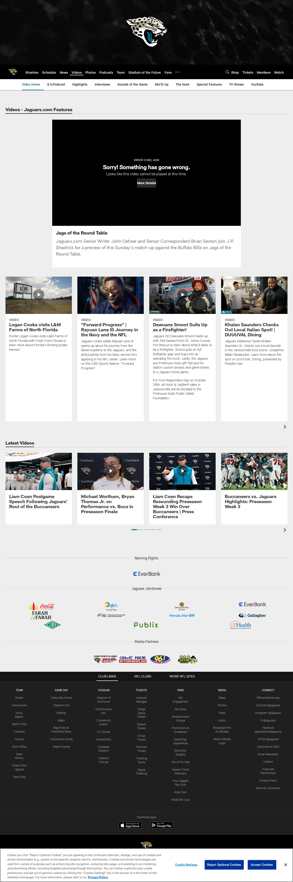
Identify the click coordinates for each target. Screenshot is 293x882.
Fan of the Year (180, 761)
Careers (268, 761)
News (222, 697)
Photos (222, 705)
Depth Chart (19, 724)
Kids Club (180, 792)
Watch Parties (61, 746)
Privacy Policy (268, 780)
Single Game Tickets (141, 712)
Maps (61, 720)
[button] (146, 183)
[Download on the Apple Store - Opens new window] (130, 826)
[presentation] (286, 427)
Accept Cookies (262, 864)
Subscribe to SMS (268, 746)
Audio (222, 720)
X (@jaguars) (268, 720)
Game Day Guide (61, 697)
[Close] (286, 865)
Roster (19, 697)
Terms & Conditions (268, 788)
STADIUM (103, 690)
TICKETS (141, 690)
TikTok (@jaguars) (268, 739)
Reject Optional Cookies (224, 864)
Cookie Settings (186, 864)
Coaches (19, 731)
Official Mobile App (268, 697)
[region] (146, 865)
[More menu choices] (177, 72)
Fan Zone (180, 709)
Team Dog (19, 776)
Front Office (19, 746)
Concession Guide (61, 739)
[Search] (227, 72)
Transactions (19, 705)
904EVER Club (180, 799)
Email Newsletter (268, 754)
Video (222, 712)
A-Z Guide (103, 731)
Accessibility (103, 739)
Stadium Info (61, 705)
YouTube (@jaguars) (268, 705)
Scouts (19, 739)
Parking (61, 712)
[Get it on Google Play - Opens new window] (161, 827)
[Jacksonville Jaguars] (146, 846)
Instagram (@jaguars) (268, 712)
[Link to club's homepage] (12, 71)
